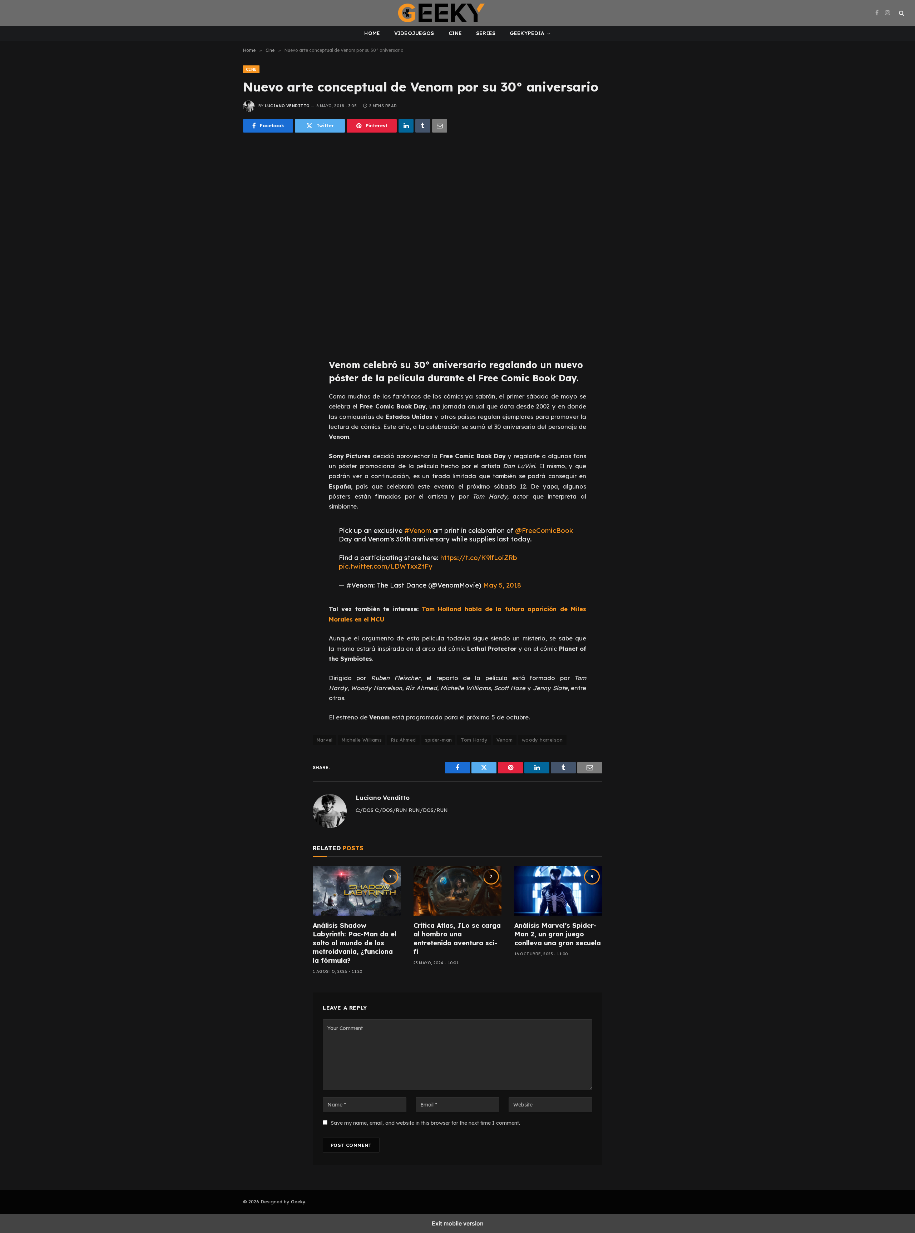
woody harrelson (542, 740)
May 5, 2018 (502, 585)
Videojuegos (414, 33)
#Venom (417, 530)
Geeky (298, 1201)
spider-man (438, 740)
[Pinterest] (256, 431)
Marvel (324, 740)
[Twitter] (256, 399)
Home (372, 33)
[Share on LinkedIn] (406, 126)
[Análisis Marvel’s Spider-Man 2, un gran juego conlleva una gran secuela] (558, 890)
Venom (504, 740)
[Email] (256, 447)
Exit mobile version (458, 1223)
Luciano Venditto (287, 105)
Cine (455, 33)
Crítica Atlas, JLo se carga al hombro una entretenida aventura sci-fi (457, 938)
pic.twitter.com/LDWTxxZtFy (385, 566)
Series (485, 33)
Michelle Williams (361, 740)
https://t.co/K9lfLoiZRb (478, 557)
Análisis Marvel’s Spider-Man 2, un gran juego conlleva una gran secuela (557, 934)
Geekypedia (527, 33)
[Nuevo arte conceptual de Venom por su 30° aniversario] (457, 244)
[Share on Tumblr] (422, 126)
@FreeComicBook (544, 530)
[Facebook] (256, 383)
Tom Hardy (474, 740)
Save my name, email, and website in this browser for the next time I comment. (425, 1123)
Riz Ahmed (403, 740)
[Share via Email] (439, 126)
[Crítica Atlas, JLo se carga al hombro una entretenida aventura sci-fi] (457, 890)
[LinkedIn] (256, 415)
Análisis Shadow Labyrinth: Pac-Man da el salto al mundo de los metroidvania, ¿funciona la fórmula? (354, 943)
